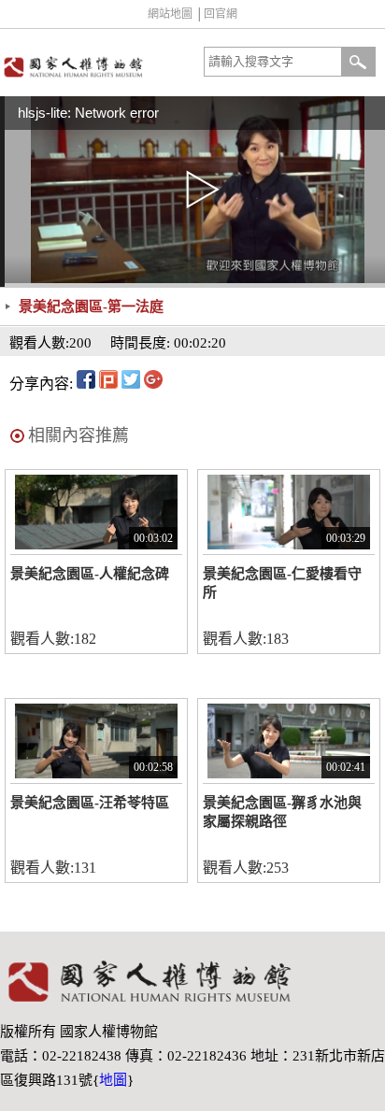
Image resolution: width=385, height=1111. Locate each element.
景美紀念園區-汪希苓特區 (89, 802)
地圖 (113, 1080)
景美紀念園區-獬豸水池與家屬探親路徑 (282, 812)
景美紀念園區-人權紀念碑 (89, 573)
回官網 (220, 14)
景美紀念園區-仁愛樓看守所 (282, 583)
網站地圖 (170, 14)
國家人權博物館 (94, 66)
